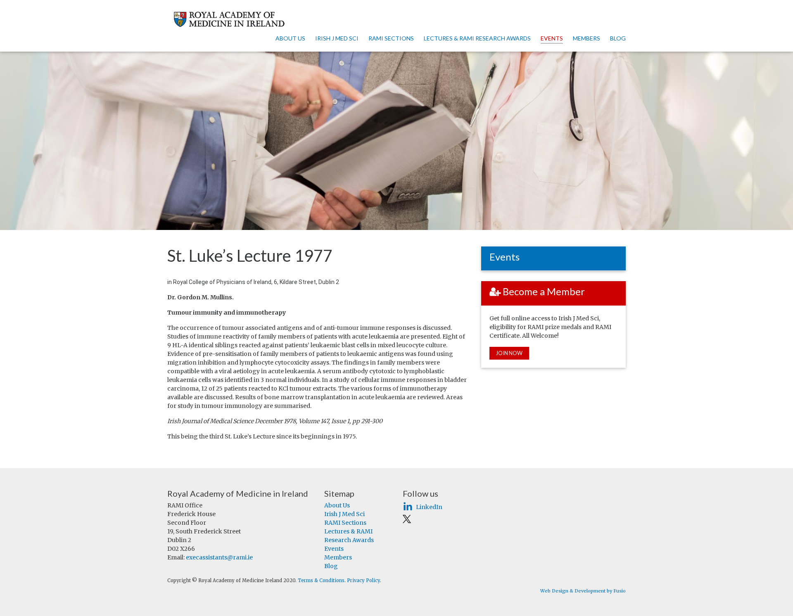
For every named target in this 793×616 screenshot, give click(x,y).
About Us (290, 38)
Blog (618, 38)
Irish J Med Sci (337, 38)
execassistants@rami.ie (219, 557)
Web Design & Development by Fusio (583, 591)
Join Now (509, 353)
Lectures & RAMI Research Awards (477, 38)
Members (586, 38)
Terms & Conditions (321, 580)
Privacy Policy (363, 580)
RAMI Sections (391, 38)
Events (552, 38)
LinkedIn (429, 507)
